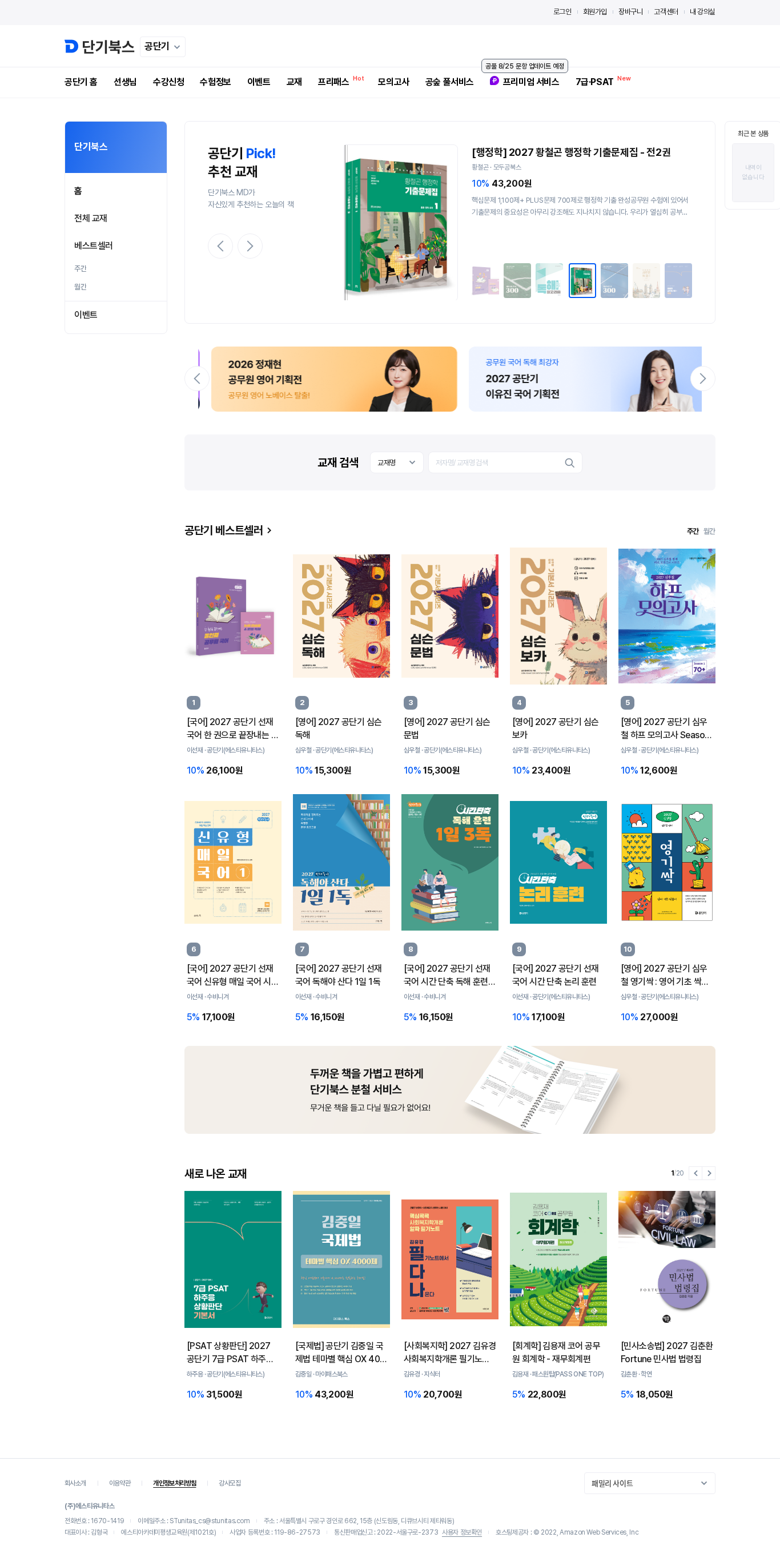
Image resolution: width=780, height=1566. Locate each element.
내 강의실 (702, 11)
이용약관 (120, 1483)
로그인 (562, 11)
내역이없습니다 (753, 172)
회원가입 (595, 11)
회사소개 (75, 1483)
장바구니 (630, 11)
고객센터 (666, 11)
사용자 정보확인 (462, 1532)
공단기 (157, 46)
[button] (220, 246)
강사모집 (229, 1483)
